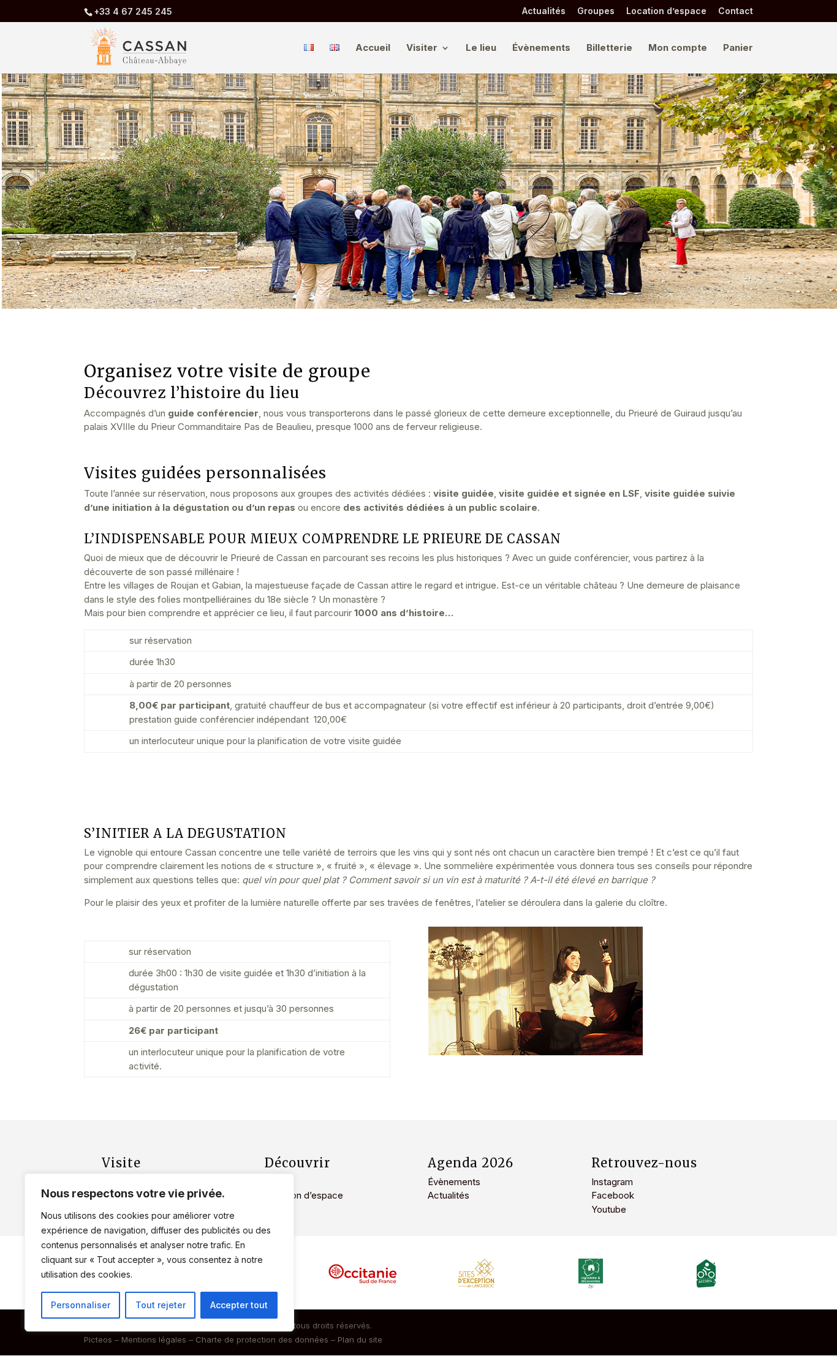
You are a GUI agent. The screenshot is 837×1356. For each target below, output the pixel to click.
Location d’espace (666, 11)
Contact (735, 11)
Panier (738, 48)
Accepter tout (239, 1305)
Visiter (421, 48)
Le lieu (481, 48)
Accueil (372, 48)
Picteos (98, 1339)
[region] (159, 1252)
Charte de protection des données (261, 1339)
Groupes (596, 11)
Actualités (544, 11)
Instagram (612, 1182)
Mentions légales (153, 1339)
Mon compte (677, 48)
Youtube (608, 1209)
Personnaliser (80, 1305)
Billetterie (609, 48)
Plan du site (360, 1339)
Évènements (541, 48)
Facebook (612, 1195)
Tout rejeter (160, 1305)
